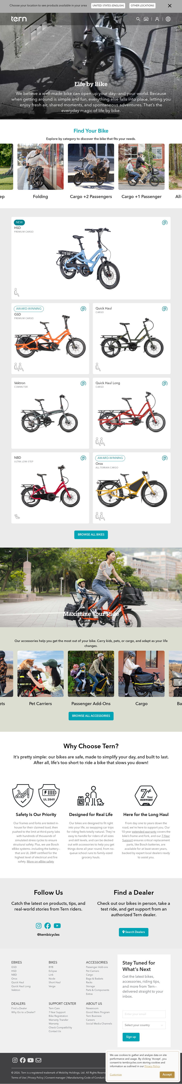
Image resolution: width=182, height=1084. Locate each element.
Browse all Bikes (91, 534)
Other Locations (142, 5)
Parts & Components (97, 990)
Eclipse (53, 971)
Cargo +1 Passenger (142, 197)
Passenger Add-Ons (91, 704)
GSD (14, 967)
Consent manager (55, 1078)
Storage (90, 986)
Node (52, 979)
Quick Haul (17, 982)
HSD (14, 971)
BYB (51, 967)
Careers (90, 1020)
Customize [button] (116, 1075)
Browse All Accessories (91, 716)
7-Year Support (57, 1012)
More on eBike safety (40, 861)
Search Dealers (135, 932)
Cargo (141, 704)
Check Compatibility (60, 1027)
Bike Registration (58, 1016)
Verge (52, 986)
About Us (94, 1003)
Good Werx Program (98, 1012)
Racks (89, 982)
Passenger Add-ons (97, 967)
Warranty (54, 1024)
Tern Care (54, 1008)
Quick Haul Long (21, 986)
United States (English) (108, 5)
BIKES (53, 962)
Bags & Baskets (94, 979)
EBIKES (16, 962)
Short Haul (55, 982)
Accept (167, 1074)
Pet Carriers (40, 704)
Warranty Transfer (58, 1020)
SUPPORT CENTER (62, 1003)
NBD (14, 975)
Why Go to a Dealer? (23, 1012)
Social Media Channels (99, 1024)
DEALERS (18, 1003)
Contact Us (55, 1031)
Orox (14, 979)
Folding (40, 197)
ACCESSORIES (97, 962)
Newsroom (92, 1008)
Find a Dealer (19, 1008)
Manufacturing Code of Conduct (85, 1078)
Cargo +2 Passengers (91, 197)
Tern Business (93, 1016)
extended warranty (144, 832)
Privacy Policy (35, 1078)
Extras (89, 994)
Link (51, 975)
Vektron (15, 990)
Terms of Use (18, 1078)
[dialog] (142, 1066)
